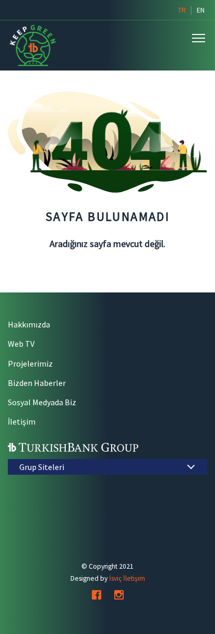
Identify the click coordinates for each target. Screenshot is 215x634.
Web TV (21, 343)
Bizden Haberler (37, 383)
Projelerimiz (30, 363)
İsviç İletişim (127, 578)
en (201, 10)
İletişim (21, 421)
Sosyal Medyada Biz (42, 402)
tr (182, 10)
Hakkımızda (29, 324)
